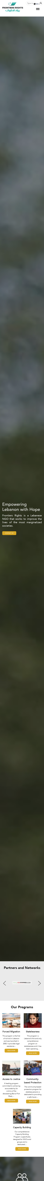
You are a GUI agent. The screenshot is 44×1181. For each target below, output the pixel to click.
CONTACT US (9, 533)
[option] (22, 489)
